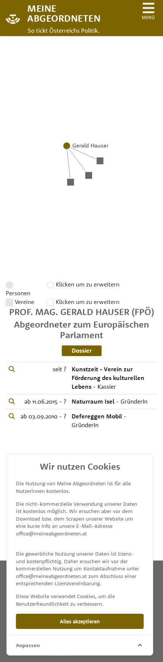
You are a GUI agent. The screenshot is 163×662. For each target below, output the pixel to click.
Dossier (82, 350)
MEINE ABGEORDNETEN (60, 12)
